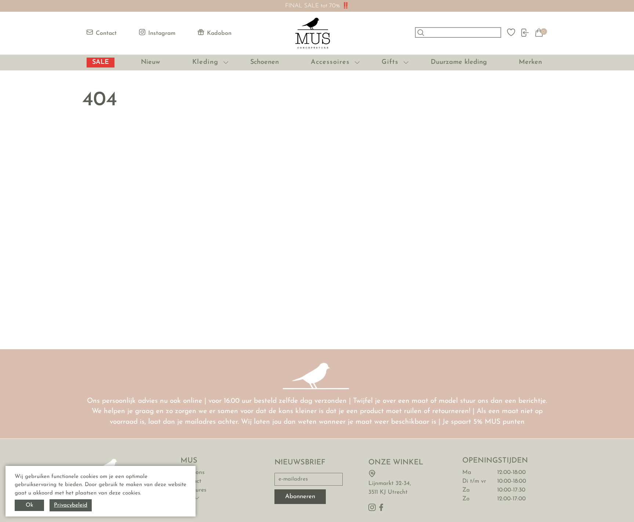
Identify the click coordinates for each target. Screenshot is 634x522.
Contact (106, 33)
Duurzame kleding (459, 62)
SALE (100, 62)
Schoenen (264, 62)
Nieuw (150, 62)
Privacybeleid (70, 505)
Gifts (390, 62)
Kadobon (219, 33)
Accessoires (330, 62)
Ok (29, 505)
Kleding (205, 62)
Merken (530, 62)
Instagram (161, 33)
